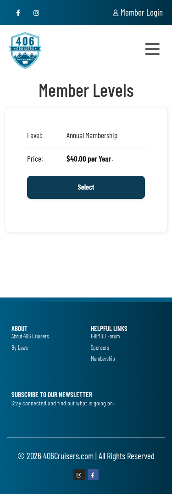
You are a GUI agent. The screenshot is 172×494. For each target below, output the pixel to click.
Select (86, 187)
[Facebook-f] (18, 13)
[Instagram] (36, 13)
